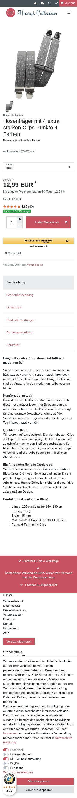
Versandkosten (35, 265)
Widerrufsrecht (13, 601)
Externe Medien (20, 754)
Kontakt (8, 623)
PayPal (14, 763)
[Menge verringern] (20, 225)
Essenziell (17, 749)
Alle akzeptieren (38, 781)
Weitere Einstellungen (18, 772)
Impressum (10, 628)
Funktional (17, 767)
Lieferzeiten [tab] (14, 307)
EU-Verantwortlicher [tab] (19, 332)
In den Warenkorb (47, 222)
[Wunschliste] (56, 3)
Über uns (9, 619)
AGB (6, 632)
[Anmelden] (36, 3)
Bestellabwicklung (15, 610)
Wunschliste (14, 253)
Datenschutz (11, 605)
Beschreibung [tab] (15, 282)
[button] (38, 242)
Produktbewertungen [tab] (20, 320)
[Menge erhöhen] (20, 219)
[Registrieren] (43, 3)
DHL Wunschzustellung (25, 758)
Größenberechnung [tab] (19, 295)
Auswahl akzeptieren (39, 790)
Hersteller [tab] (12, 345)
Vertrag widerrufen (18, 641)
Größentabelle (13, 651)
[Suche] (49, 3)
